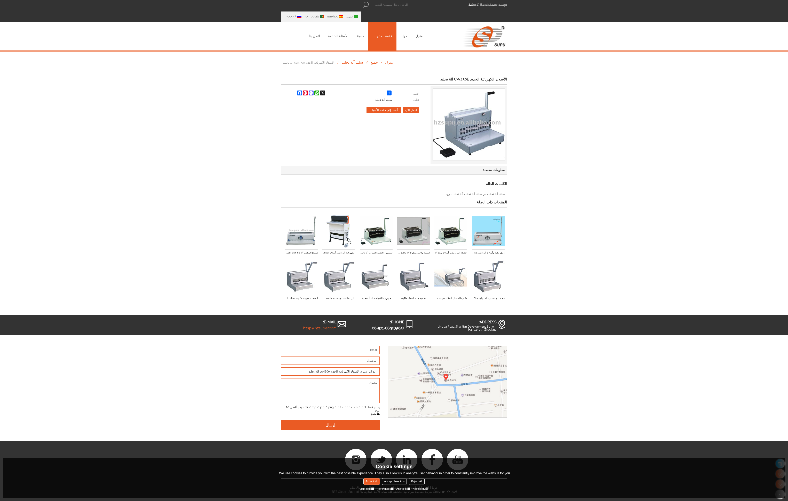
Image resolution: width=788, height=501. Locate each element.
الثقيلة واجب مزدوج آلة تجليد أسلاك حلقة (413, 252)
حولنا (404, 36)
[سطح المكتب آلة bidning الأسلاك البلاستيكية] (301, 231)
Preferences (384, 488)
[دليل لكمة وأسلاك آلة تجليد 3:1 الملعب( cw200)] (488, 231)
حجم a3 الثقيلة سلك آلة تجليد (376, 298)
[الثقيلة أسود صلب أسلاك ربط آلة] (450, 231)
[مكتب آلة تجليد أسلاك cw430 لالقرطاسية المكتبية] (450, 276)
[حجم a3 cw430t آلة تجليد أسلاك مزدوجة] (488, 276)
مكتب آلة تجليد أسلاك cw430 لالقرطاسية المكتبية (450, 298)
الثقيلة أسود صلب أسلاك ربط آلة (451, 252)
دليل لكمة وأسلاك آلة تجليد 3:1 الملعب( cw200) (488, 252)
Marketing (365, 488)
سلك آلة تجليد (352, 62)
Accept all (372, 481)
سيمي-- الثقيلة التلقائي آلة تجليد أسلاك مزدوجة (376, 252)
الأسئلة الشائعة (338, 36)
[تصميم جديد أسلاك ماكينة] (413, 276)
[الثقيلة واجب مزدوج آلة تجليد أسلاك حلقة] (413, 231)
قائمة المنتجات (382, 36)
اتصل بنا (314, 36)
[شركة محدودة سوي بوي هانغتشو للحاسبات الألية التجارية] (484, 36)
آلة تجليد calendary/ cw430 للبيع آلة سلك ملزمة (301, 298)
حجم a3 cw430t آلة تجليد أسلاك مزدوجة (488, 298)
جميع (374, 62)
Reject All (416, 481)
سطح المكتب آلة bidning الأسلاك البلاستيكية (301, 252)
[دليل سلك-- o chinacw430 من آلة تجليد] (338, 276)
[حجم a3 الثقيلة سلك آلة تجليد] (376, 276)
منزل (419, 36)
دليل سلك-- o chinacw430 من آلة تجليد (338, 298)
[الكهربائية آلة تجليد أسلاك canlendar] (338, 231)
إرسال (330, 425)
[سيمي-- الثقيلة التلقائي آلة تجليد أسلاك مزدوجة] (376, 231)
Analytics (401, 488)
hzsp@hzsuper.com (493, 4)
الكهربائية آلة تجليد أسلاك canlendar (338, 252)
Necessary (419, 488)
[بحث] (366, 4)
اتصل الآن (411, 110)
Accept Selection (394, 481)
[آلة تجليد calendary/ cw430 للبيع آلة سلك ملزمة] (301, 276)
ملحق (373, 413)
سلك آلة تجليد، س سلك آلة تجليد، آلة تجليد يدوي (475, 194)
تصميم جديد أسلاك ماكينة (413, 298)
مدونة (360, 36)
